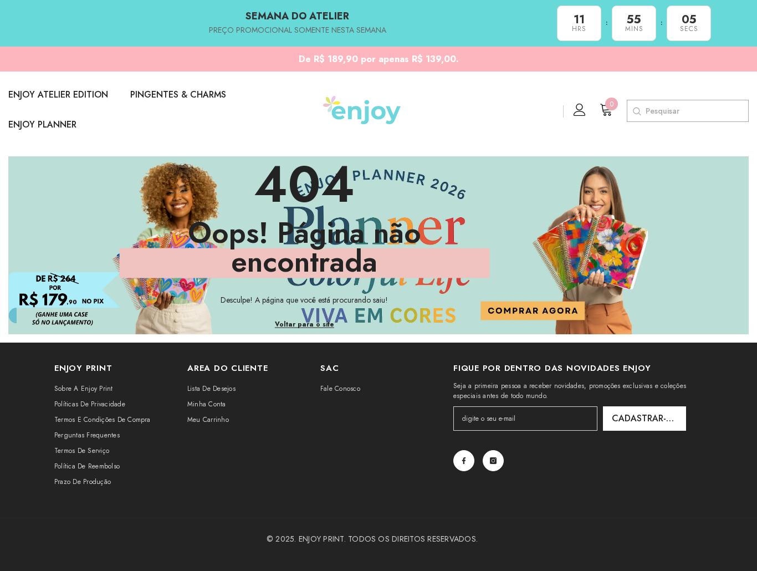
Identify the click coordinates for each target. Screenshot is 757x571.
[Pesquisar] (636, 111)
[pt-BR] (554, 111)
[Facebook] (463, 460)
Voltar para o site (304, 324)
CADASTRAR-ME (645, 418)
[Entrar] (580, 110)
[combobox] (697, 110)
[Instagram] (493, 460)
